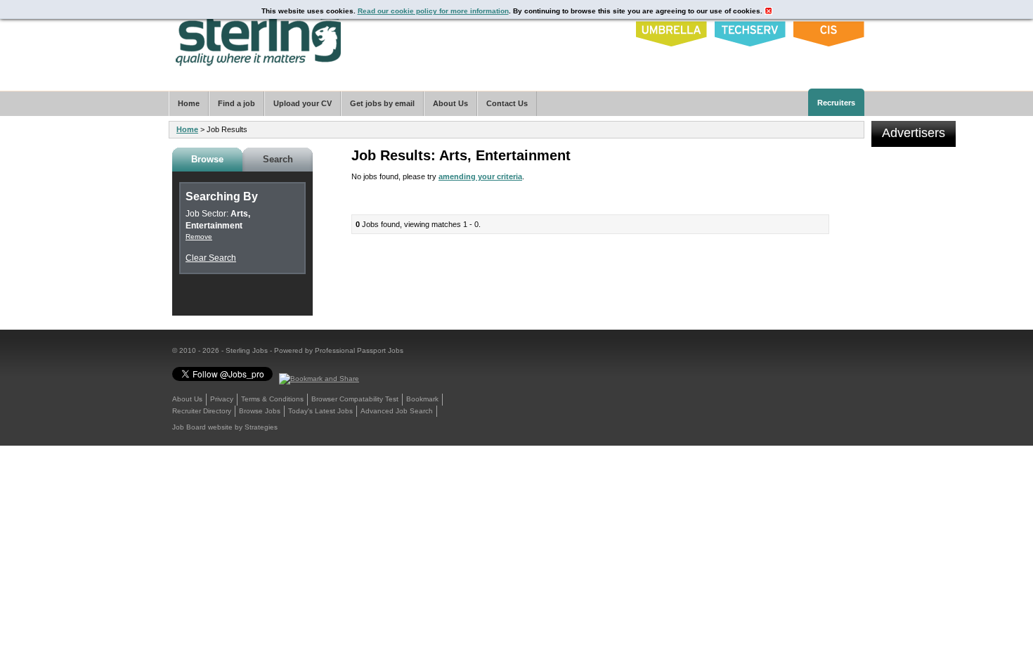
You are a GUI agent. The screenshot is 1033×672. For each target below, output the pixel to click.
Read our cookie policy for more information (433, 11)
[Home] (259, 36)
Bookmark (422, 399)
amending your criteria (480, 176)
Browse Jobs (259, 411)
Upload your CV (302, 103)
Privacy (221, 399)
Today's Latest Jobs (320, 411)
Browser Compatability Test (354, 399)
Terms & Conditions (272, 399)
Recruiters (836, 102)
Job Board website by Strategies (225, 427)
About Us (187, 399)
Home (187, 129)
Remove (199, 236)
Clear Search (211, 258)
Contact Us (507, 103)
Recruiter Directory (201, 411)
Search (278, 159)
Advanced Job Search (396, 411)
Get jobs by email (382, 103)
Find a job (236, 103)
